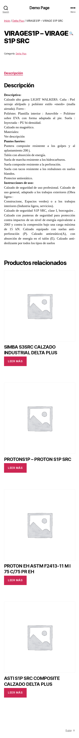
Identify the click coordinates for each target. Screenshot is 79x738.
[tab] (13, 73)
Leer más (15, 361)
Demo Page (39, 8)
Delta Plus (18, 20)
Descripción (13, 73)
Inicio (7, 20)
